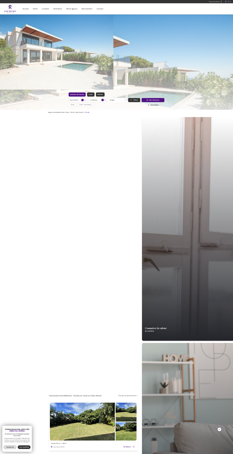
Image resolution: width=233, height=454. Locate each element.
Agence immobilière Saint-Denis (58, 112)
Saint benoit (80, 112)
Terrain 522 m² (59, 443)
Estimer (100, 94)
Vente (72, 112)
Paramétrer (10, 447)
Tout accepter (24, 447)
